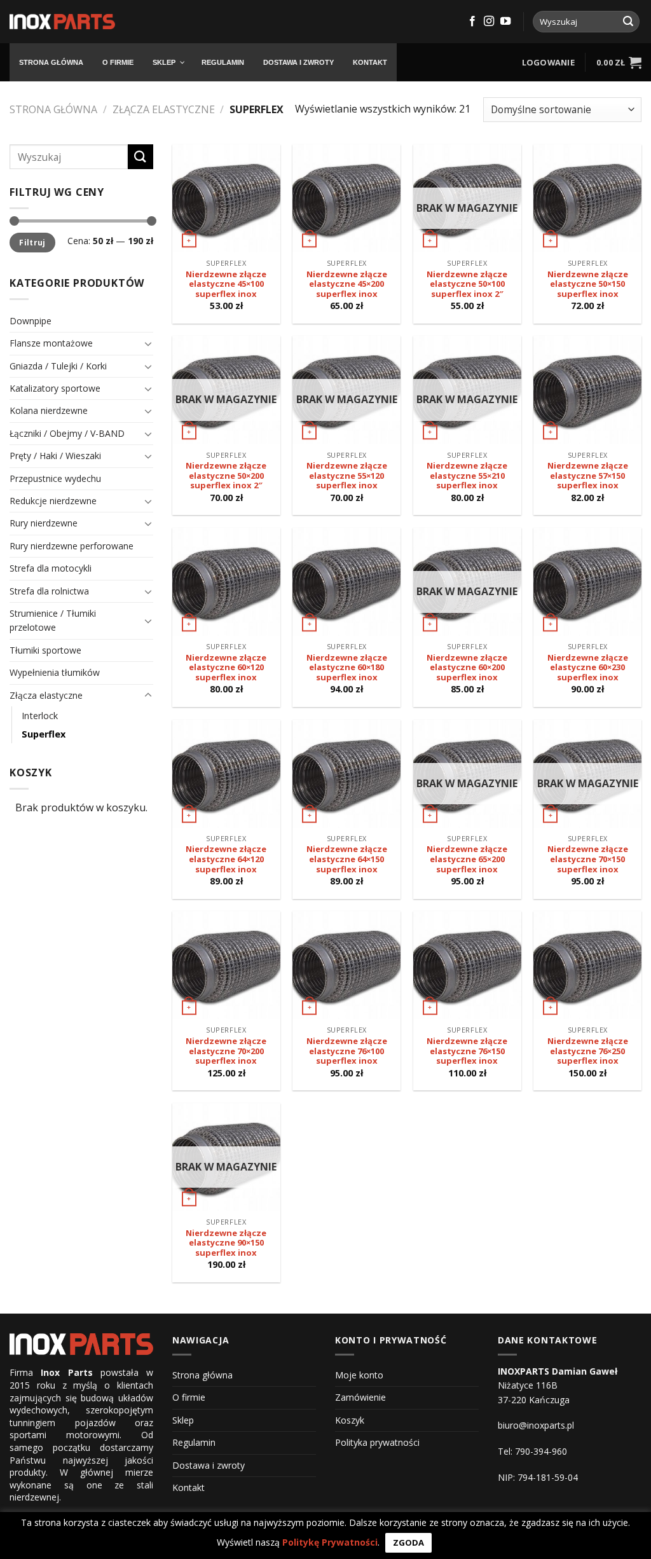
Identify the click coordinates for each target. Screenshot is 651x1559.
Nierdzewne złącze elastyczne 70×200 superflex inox (226, 1051)
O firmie (188, 1397)
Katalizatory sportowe (55, 388)
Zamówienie (360, 1397)
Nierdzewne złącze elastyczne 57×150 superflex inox (587, 476)
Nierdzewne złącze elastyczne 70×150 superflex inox (587, 859)
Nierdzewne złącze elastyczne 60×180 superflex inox (346, 668)
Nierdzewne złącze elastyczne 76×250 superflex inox (587, 1051)
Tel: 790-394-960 (532, 1451)
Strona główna (53, 109)
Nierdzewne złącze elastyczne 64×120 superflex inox (226, 859)
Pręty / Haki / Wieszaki (55, 456)
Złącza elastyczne (164, 109)
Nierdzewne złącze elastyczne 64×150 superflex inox (346, 859)
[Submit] (628, 21)
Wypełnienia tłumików (55, 672)
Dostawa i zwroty (208, 1465)
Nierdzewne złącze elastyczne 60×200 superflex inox (467, 668)
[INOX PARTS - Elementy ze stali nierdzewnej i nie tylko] (62, 22)
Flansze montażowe (51, 343)
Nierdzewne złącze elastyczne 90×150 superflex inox (226, 1243)
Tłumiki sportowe (45, 650)
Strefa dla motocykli (51, 568)
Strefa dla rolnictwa (49, 591)
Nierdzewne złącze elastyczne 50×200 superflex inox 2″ (226, 476)
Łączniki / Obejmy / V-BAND (67, 433)
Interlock (40, 716)
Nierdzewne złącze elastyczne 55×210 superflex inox (467, 476)
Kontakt (188, 1487)
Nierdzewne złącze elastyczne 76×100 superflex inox (346, 1051)
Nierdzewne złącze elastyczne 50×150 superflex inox (587, 284)
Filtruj (32, 242)
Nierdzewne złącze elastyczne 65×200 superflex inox (467, 859)
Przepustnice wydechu (55, 478)
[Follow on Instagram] (489, 21)
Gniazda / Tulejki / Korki (58, 366)
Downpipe (30, 321)
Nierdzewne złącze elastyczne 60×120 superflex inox (226, 668)
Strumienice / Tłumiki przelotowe (53, 620)
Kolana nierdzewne (49, 410)
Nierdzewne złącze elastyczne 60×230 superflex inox (587, 668)
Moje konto (359, 1375)
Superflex (43, 734)
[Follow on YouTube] (505, 21)
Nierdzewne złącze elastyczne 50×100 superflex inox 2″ (467, 284)
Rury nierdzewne (44, 523)
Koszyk (349, 1420)
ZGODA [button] (408, 1542)
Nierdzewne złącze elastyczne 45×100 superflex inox (226, 284)
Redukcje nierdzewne (53, 501)
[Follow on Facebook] (472, 21)
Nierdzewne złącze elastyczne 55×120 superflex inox (346, 476)
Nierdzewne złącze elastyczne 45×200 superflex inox (346, 284)
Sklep (183, 1420)
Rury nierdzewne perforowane (72, 546)
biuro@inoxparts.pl (536, 1425)
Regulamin (194, 1442)
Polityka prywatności (377, 1442)
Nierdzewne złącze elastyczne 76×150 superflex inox (467, 1051)
